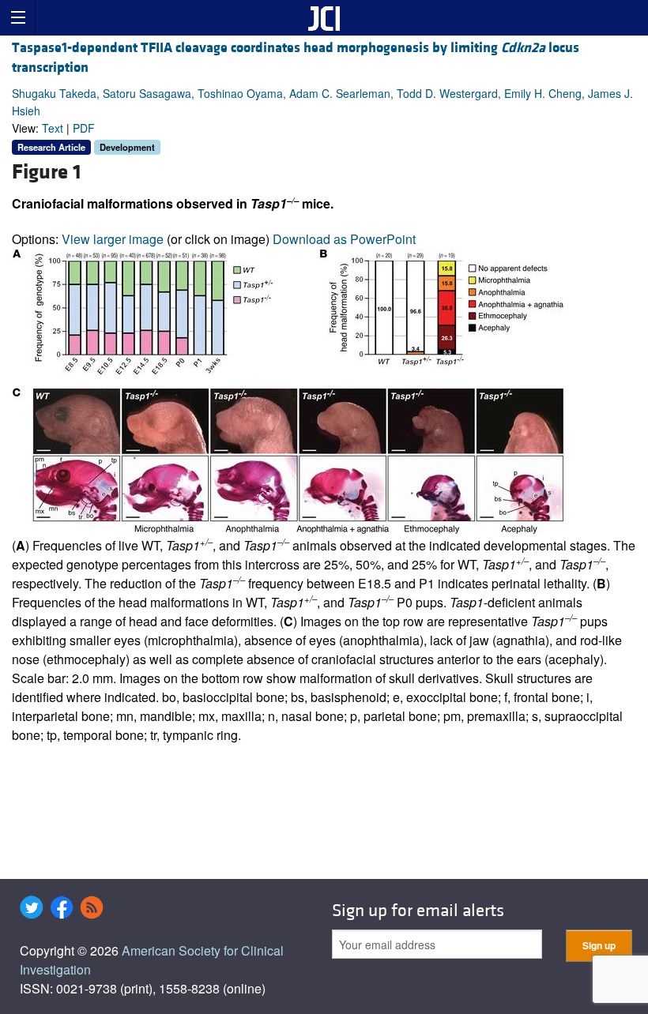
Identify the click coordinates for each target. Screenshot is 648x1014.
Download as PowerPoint (344, 239)
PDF (84, 128)
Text (52, 128)
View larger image (113, 239)
